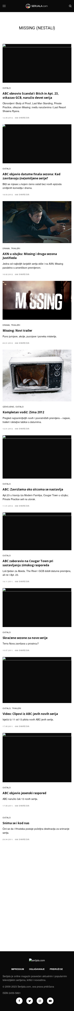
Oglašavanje (37, 969)
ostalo (7, 87)
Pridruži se (56, 969)
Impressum (17, 969)
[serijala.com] (36, 6)
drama (6, 248)
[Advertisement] (37, 906)
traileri (15, 248)
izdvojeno (8, 406)
